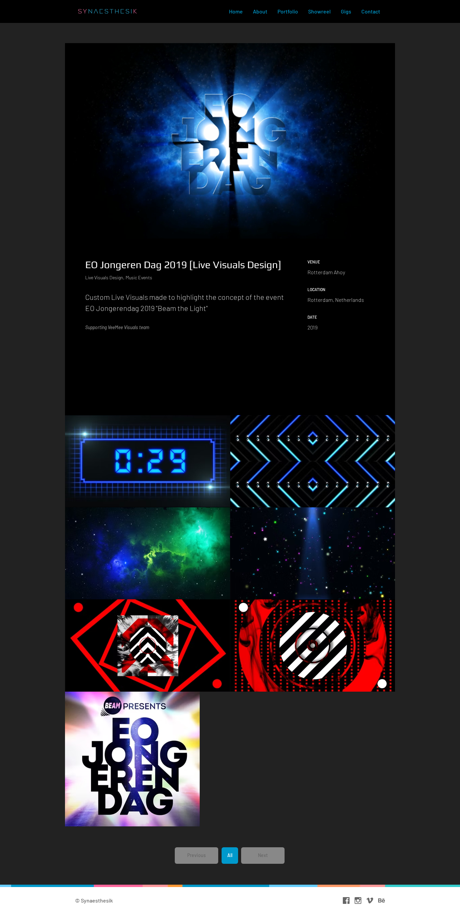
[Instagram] (358, 900)
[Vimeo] (369, 900)
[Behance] (381, 900)
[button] (196, 855)
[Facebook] (346, 900)
